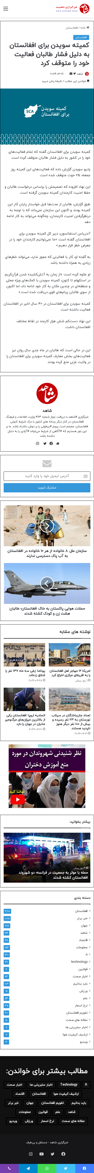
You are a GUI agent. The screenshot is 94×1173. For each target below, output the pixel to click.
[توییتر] (44, 443)
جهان (84, 926)
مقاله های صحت (77, 1020)
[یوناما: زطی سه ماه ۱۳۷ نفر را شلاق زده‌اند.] (24, 655)
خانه (83, 28)
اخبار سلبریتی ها (77, 1027)
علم (85, 998)
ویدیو (84, 1042)
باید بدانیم (80, 984)
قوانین (83, 969)
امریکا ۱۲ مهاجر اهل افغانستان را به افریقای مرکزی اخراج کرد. (70, 673)
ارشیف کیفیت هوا (75, 1034)
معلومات (82, 947)
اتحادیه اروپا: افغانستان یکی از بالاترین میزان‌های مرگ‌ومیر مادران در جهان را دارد (25, 719)
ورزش (83, 991)
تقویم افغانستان (77, 1013)
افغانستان (72, 28)
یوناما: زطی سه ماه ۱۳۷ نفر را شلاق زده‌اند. (56, 877)
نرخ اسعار (81, 1005)
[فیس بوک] (50, 443)
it (87, 955)
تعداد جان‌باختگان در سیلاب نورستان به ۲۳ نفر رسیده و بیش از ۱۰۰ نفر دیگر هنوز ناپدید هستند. (71, 722)
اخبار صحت (80, 976)
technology (79, 962)
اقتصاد (83, 940)
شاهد (80, 74)
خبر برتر (82, 918)
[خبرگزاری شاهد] (72, 8)
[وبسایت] (56, 443)
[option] (47, 858)
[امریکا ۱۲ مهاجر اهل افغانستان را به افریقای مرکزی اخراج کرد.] (69, 655)
